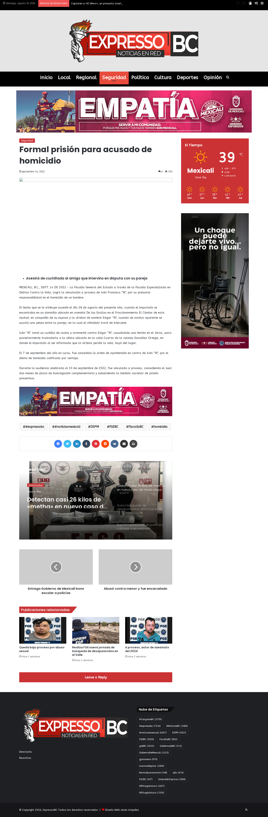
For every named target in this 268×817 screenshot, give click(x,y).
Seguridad (114, 77)
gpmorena (148, 759)
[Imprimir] (133, 444)
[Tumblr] (86, 444)
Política (140, 77)
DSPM (94, 427)
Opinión (213, 77)
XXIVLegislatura (152, 786)
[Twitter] (67, 444)
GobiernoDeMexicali (154, 752)
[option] (95, 500)
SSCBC (146, 779)
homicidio (161, 427)
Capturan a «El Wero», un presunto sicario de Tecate (103, 3)
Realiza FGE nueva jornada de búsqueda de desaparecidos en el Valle (95, 651)
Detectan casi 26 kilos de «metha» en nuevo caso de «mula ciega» (67, 501)
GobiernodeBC (171, 746)
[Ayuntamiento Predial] (95, 401)
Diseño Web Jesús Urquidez (122, 809)
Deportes (187, 77)
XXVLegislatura (151, 792)
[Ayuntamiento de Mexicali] (134, 111)
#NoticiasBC (177, 726)
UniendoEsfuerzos (172, 779)
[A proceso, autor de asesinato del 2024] (148, 630)
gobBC (146, 746)
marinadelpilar (151, 766)
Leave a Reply (96, 677)
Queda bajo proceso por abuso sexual (42, 649)
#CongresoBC (150, 719)
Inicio (46, 77)
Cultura (162, 77)
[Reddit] (105, 444)
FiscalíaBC (136, 427)
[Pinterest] (96, 444)
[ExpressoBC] (134, 41)
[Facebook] (58, 444)
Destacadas (35, 484)
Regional (86, 77)
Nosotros (25, 758)
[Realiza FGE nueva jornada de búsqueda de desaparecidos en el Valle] (95, 630)
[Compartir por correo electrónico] (124, 444)
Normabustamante (153, 772)
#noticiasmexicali (67, 427)
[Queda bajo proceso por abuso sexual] (42, 630)
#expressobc (34, 427)
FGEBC (113, 427)
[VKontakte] (115, 444)
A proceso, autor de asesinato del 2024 (147, 649)
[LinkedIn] (77, 444)
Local (64, 77)
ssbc (178, 772)
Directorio (25, 751)
